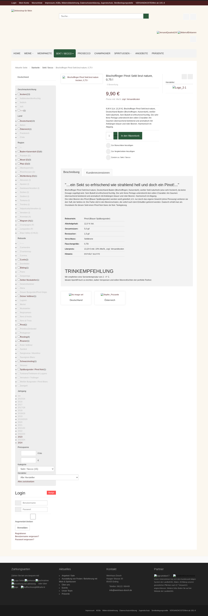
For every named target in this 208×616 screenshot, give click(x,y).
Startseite (35, 68)
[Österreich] (110, 294)
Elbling (23, 268)
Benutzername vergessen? (27, 536)
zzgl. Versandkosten (131, 99)
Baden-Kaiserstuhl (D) (30, 152)
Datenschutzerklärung (128, 610)
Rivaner (23, 341)
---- (19, 396)
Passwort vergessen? (24, 539)
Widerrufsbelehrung (110, 610)
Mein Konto (24, 3)
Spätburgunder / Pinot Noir (32, 369)
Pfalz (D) (24, 164)
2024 (20, 443)
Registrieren (20, 533)
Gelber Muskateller (28, 280)
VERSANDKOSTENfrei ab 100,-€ (150, 3)
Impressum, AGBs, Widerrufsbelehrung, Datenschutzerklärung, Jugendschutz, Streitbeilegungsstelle (89, 3)
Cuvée (23, 260)
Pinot (22, 325)
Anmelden (22, 527)
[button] (158, 80)
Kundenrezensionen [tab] (98, 172)
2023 (20, 437)
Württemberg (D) (27, 176)
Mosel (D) (24, 160)
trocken (23, 94)
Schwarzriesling (27, 361)
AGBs (98, 610)
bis (40, 453)
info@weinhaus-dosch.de (120, 590)
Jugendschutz (144, 610)
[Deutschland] (76, 294)
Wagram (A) (25, 221)
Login (13, 3)
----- (21, 111)
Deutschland (76, 300)
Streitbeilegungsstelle (159, 610)
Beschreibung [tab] (71, 172)
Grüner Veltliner (27, 296)
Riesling (23, 337)
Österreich (109, 300)
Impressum (89, 610)
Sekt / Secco (47, 68)
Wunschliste (37, 3)
